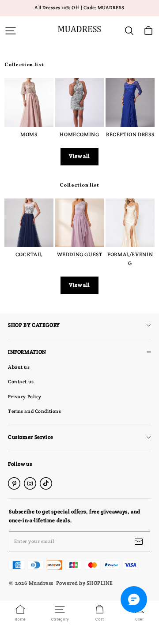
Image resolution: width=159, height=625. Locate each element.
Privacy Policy (25, 396)
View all (79, 156)
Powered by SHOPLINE (84, 583)
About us (19, 367)
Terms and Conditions (34, 411)
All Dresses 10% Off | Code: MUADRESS (79, 8)
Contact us (21, 381)
